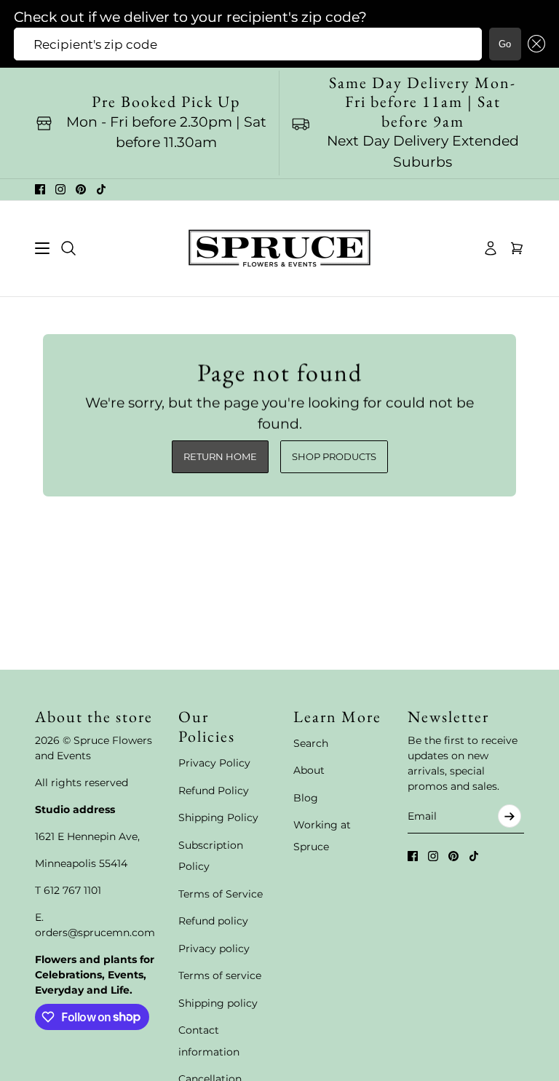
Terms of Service (220, 893)
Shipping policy (218, 1003)
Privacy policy (214, 948)
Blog (305, 797)
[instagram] (60, 189)
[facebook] (40, 189)
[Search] (68, 248)
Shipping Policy (218, 817)
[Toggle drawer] (42, 248)
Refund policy (213, 920)
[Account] (490, 248)
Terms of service (219, 975)
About (309, 770)
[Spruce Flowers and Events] (279, 248)
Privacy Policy (214, 762)
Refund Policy (213, 790)
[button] (533, 44)
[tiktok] (101, 189)
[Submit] (509, 816)
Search (310, 743)
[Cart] (517, 248)
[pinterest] (81, 189)
